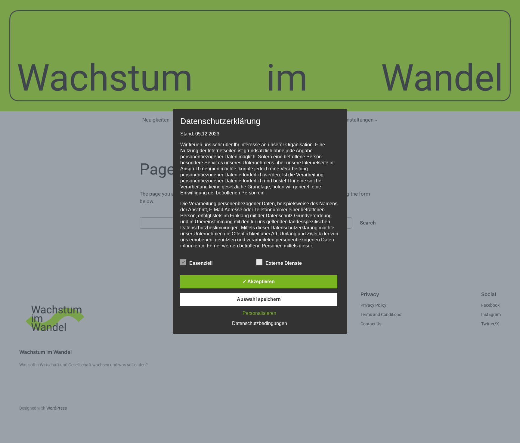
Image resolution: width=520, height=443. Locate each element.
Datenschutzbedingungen (259, 323)
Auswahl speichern (259, 299)
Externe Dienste (283, 263)
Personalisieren (259, 313)
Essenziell (200, 263)
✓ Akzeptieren (259, 281)
